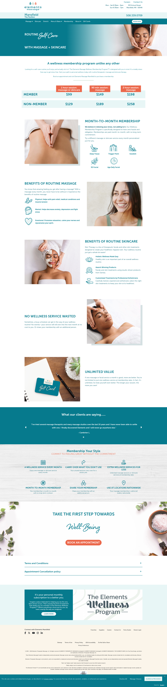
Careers (127, 2)
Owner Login (137, 630)
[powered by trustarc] (162, 685)
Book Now (137, 21)
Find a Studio (127, 630)
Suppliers (101, 630)
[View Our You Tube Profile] (33, 633)
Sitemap (59, 642)
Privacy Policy (79, 642)
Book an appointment (83, 542)
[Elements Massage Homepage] (34, 6)
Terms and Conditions (36, 563)
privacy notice (48, 679)
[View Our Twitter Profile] (29, 633)
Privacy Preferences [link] (83, 645)
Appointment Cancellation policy (43, 571)
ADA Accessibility (90, 642)
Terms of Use (68, 642)
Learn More (49, 614)
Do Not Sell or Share (104, 642)
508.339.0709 (134, 15)
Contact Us (137, 2)
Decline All (123, 679)
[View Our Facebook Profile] (25, 633)
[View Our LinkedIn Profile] (41, 633)
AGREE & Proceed (153, 679)
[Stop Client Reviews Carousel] (83, 437)
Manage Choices (135, 679)
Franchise (93, 630)
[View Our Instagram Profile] (38, 633)
